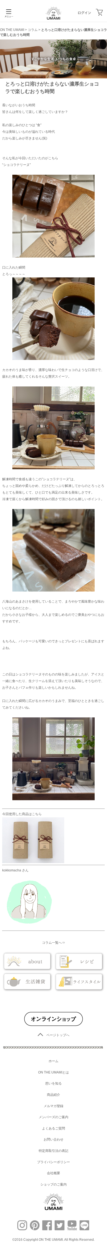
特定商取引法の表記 (53, 1151)
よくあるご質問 (53, 1128)
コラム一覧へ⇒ (53, 943)
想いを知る (53, 1083)
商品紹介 (53, 1095)
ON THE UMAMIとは (53, 1072)
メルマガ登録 (53, 1106)
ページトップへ (57, 1035)
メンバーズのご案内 (53, 1117)
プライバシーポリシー (53, 1162)
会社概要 (53, 1173)
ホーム (53, 1061)
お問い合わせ (53, 1139)
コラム (33, 30)
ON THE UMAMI (12, 30)
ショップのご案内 (53, 1184)
